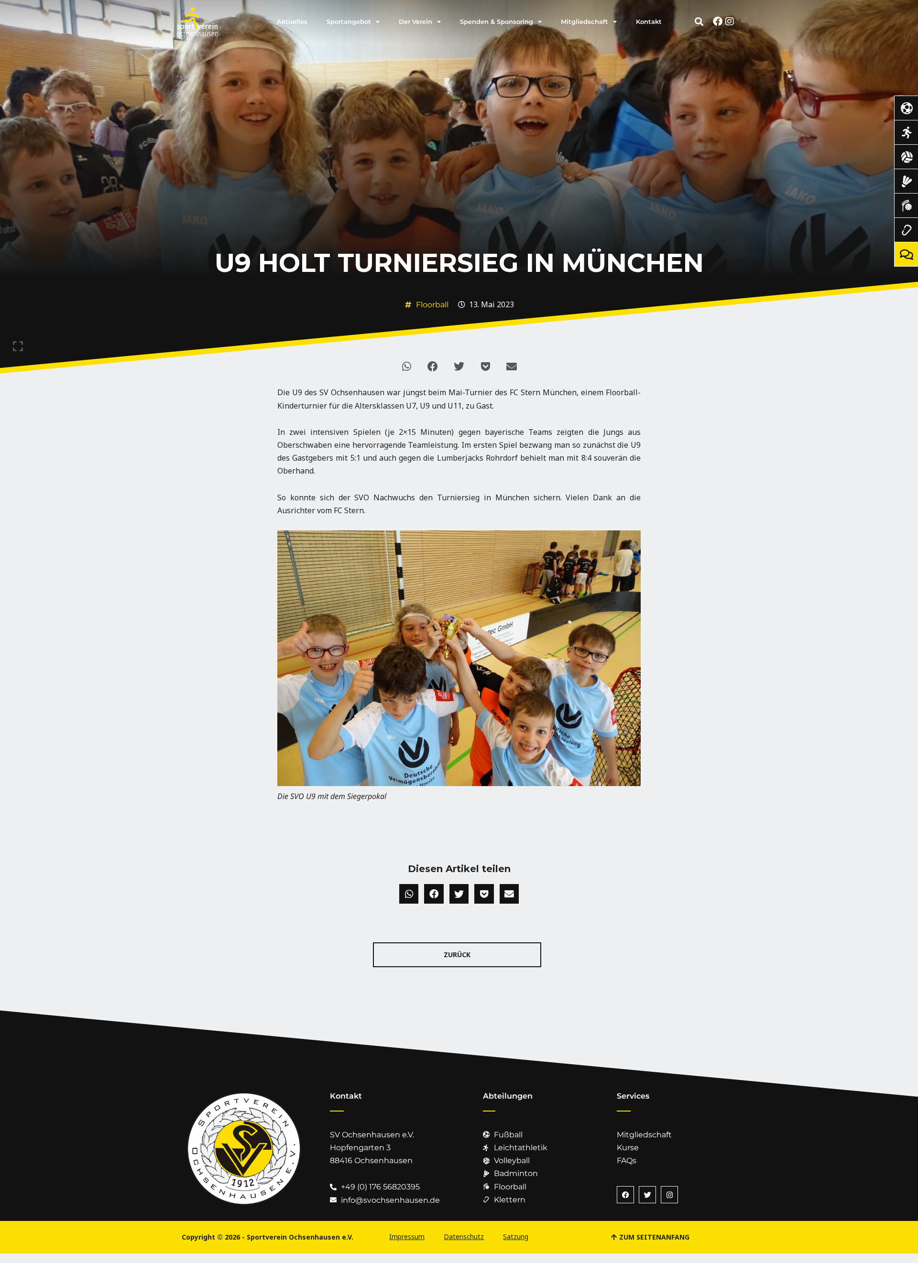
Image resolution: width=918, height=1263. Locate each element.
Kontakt (649, 21)
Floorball (432, 304)
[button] (699, 21)
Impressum (407, 1236)
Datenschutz (464, 1236)
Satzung (515, 1236)
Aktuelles (292, 21)
